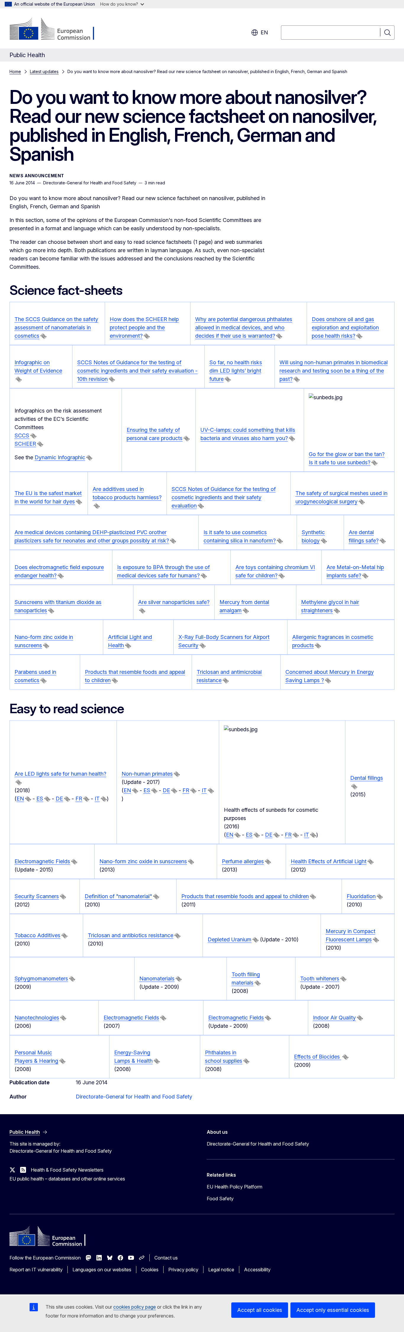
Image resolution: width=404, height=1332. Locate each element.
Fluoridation (361, 896)
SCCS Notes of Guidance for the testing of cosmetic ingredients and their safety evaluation (224, 497)
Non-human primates (147, 774)
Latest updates (44, 71)
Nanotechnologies (36, 1017)
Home (15, 71)
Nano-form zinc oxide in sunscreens (143, 861)
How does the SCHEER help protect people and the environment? (144, 327)
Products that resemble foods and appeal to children (245, 896)
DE (59, 798)
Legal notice (221, 1270)
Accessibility (257, 1270)
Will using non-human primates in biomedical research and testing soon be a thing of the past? (333, 370)
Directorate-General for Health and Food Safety (134, 1096)
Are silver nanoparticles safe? (173, 602)
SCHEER (25, 444)
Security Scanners (36, 896)
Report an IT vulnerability (36, 1270)
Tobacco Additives (37, 935)
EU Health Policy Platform (234, 1187)
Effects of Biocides (317, 1057)
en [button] (264, 32)
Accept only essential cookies (332, 1310)
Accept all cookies (259, 1310)
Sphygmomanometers (41, 978)
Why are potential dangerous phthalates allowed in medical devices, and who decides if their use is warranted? (243, 327)
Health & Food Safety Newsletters (67, 1170)
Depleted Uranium (229, 939)
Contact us (166, 1258)
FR (78, 798)
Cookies (150, 1270)
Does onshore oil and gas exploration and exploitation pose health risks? (345, 327)
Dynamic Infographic (60, 457)
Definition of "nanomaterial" (118, 896)
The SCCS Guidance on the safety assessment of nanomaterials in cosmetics (56, 327)
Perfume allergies (243, 861)
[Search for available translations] (43, 336)
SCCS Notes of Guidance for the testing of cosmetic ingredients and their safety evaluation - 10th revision (137, 370)
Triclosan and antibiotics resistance (130, 935)
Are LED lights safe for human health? (60, 774)
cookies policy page (134, 1307)
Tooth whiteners (319, 978)
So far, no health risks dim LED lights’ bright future (235, 370)
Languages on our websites (101, 1270)
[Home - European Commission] (57, 29)
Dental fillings (366, 778)
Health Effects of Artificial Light (328, 861)
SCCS (21, 435)
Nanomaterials (156, 978)
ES (39, 798)
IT (97, 798)
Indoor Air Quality (334, 1017)
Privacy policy (183, 1270)
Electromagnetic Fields (42, 861)
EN (20, 798)
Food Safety (220, 1198)
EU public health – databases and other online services (67, 1179)
